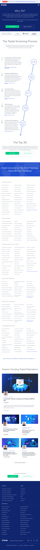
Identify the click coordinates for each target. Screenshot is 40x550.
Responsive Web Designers (31, 221)
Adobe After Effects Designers (7, 223)
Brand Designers (23, 510)
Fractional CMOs (17, 337)
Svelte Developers (30, 195)
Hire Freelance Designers (6, 490)
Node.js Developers (5, 516)
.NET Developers (17, 187)
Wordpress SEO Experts (31, 349)
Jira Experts (16, 284)
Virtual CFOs (29, 269)
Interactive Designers (18, 223)
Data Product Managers (6, 316)
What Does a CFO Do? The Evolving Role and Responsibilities (28, 431)
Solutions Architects (30, 285)
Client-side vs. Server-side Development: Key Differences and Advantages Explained (29, 454)
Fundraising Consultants (18, 257)
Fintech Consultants (17, 249)
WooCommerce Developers (32, 205)
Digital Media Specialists (6, 349)
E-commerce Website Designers (7, 235)
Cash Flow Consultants (6, 257)
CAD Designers (4, 227)
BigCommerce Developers (6, 193)
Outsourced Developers (18, 193)
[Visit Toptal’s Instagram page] (37, 540)
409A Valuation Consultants (7, 247)
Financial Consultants (5, 270)
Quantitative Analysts (30, 253)
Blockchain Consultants (6, 251)
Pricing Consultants (30, 249)
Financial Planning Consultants (19, 247)
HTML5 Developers (5, 205)
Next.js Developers (17, 189)
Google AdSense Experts (18, 339)
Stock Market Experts (30, 265)
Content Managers (5, 335)
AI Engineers (4, 514)
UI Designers (29, 229)
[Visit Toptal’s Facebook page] (34, 540)
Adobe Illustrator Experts (6, 225)
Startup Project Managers (31, 287)
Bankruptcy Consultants (6, 249)
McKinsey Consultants (18, 272)
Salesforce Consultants (31, 255)
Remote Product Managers (31, 309)
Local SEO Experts (17, 347)
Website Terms (26, 545)
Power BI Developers (18, 197)
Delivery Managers (5, 291)
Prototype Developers (18, 199)
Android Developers (5, 185)
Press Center (23, 492)
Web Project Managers (31, 291)
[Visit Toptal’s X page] (31, 540)
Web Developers (30, 201)
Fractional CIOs (17, 306)
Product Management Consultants (26, 518)
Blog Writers (4, 330)
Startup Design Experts (31, 225)
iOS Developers (4, 512)
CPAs (3, 263)
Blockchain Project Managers (7, 287)
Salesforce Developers (18, 212)
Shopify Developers (30, 187)
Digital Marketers (5, 347)
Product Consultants (17, 318)
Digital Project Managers (6, 293)
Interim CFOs (16, 261)
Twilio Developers (30, 197)
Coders (3, 197)
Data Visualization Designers (7, 231)
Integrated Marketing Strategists (19, 345)
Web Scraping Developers (31, 203)
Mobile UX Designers (18, 231)
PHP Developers (17, 195)
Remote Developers (17, 207)
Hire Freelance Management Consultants (9, 494)
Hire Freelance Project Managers (8, 496)
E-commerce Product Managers (7, 320)
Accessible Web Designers (6, 221)
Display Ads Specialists (6, 352)
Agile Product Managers (6, 304)
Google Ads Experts (17, 341)
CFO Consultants (5, 259)
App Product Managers (6, 306)
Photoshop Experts (17, 233)
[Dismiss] (37, 1)
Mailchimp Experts (17, 349)
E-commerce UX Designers (7, 233)
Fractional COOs (17, 255)
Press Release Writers (30, 330)
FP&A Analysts (16, 251)
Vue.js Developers (30, 199)
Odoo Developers (17, 191)
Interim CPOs (16, 310)
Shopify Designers (30, 223)
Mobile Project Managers (18, 286)
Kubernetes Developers (6, 212)
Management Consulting (27, 427)
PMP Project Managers (18, 291)
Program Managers (17, 293)
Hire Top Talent (12, 26)
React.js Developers (5, 520)
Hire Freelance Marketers (6, 492)
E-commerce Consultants (18, 328)
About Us (22, 500)
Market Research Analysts (18, 270)
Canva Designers (5, 229)
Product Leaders (29, 304)
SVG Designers (29, 227)
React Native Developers (18, 205)
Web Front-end (11, 450)
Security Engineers (17, 214)
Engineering (5, 427)
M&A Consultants (17, 268)
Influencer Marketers (18, 343)
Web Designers (29, 233)
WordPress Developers (31, 207)
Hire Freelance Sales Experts (7, 500)
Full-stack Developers (6, 526)
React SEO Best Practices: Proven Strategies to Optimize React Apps (10, 454)
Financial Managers (5, 272)
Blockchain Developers (6, 195)
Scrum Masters (29, 283)
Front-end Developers (6, 528)
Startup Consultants (30, 261)
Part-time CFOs (17, 274)
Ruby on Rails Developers (18, 210)
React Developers (17, 203)
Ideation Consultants (17, 308)
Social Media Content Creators (25, 514)
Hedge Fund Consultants (18, 259)
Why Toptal (23, 488)
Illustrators (16, 221)
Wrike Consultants (30, 293)
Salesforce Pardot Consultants (32, 332)
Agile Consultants (5, 283)
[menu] (38, 5)
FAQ (21, 496)
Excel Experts (4, 268)
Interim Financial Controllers (19, 265)
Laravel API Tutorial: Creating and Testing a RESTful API (19, 399)
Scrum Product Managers (31, 314)
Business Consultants (5, 253)
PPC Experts (29, 328)
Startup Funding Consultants (32, 263)
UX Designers (29, 231)
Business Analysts (5, 312)
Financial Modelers (5, 274)
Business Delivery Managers (7, 289)
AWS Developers (5, 189)
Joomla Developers (5, 210)
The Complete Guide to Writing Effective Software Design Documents (10, 430)
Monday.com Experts (18, 289)
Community (23, 498)
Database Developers (6, 199)
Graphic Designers (5, 240)
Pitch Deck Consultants (31, 247)
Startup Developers (30, 193)
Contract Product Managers (7, 314)
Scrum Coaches (29, 281)
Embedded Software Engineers (7, 201)
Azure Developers (5, 191)
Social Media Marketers (31, 345)
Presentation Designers (18, 235)
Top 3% (23, 167)
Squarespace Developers (31, 191)
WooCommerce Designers (31, 238)
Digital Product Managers (6, 318)
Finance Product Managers (19, 304)
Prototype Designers (17, 240)
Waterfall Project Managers (31, 289)
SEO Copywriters (30, 337)
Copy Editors (4, 340)
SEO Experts (29, 339)
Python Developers (17, 201)
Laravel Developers (5, 214)
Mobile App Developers (6, 510)
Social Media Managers (31, 343)
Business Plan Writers (5, 255)
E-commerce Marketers (18, 330)
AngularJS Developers (6, 522)
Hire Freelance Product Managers (8, 498)
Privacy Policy (21, 545)
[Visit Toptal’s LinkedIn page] (28, 540)
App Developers (5, 187)
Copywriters (4, 342)
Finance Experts (23, 528)
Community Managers (6, 332)
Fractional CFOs (17, 253)
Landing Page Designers (18, 225)
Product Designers (17, 238)
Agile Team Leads (5, 285)
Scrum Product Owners (31, 316)
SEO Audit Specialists (30, 335)
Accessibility (32, 545)
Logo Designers (17, 227)
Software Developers (30, 189)
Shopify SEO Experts (30, 341)
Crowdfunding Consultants (6, 265)
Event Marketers (17, 332)
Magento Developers (18, 185)
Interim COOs (16, 263)
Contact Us (23, 490)
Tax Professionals (30, 267)
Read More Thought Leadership (20, 462)
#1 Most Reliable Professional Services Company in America (26, 1)
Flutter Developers (5, 203)
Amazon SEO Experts (5, 328)
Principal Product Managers (19, 316)
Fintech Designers (5, 238)
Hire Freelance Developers (6, 488)
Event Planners (17, 335)
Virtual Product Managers (31, 318)
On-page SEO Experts (18, 351)
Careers (22, 494)
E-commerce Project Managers (7, 296)
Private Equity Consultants (31, 251)
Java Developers (5, 207)
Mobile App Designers (18, 229)
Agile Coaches (4, 281)
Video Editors (29, 347)
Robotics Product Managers (31, 312)
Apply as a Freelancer (28, 26)
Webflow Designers (30, 235)
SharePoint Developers (31, 185)
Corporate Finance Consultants (7, 261)
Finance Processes (25, 428)
